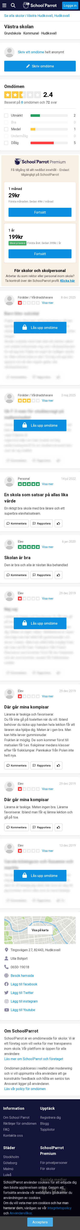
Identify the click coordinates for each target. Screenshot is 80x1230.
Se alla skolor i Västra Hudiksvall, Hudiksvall (37, 15)
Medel (16, 129)
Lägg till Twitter (22, 992)
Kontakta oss (13, 1135)
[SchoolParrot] (40, 5)
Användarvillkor (21, 1213)
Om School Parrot (16, 1117)
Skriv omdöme (43, 66)
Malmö (8, 1169)
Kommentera (18, 524)
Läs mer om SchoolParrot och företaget (33, 1059)
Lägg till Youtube (23, 1010)
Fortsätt (40, 212)
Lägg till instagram (24, 1001)
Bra (13, 122)
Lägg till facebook (24, 984)
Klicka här (67, 280)
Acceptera (40, 1222)
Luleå (7, 1175)
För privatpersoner (53, 1162)
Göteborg (10, 1163)
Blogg (44, 1123)
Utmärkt (17, 115)
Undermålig (19, 136)
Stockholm (11, 1157)
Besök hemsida (22, 975)
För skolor (47, 1168)
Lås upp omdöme (44, 327)
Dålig (15, 143)
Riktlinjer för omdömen (19, 1123)
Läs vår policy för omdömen (25, 1089)
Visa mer (48, 303)
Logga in (70, 5)
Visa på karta (40, 930)
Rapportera (44, 524)
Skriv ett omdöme (31, 52)
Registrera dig (50, 1117)
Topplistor (47, 1129)
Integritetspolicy (59, 1208)
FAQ (6, 1129)
